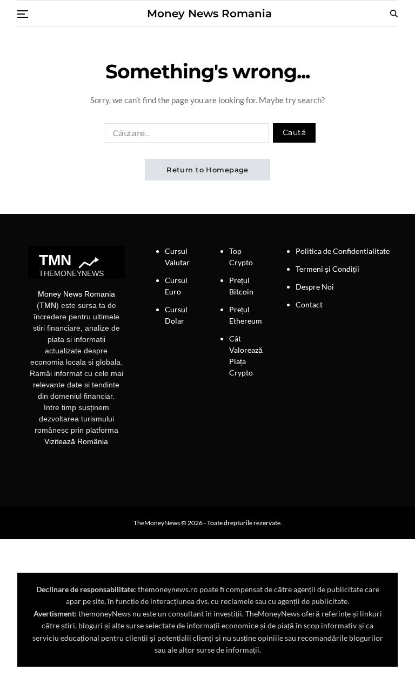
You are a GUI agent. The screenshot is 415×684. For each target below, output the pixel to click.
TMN (47, 305)
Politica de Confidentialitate (343, 251)
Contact (309, 304)
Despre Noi (315, 286)
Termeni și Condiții (327, 268)
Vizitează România (76, 441)
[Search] (394, 13)
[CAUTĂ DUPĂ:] (184, 135)
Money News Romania (209, 13)
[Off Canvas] (22, 14)
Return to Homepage (207, 169)
